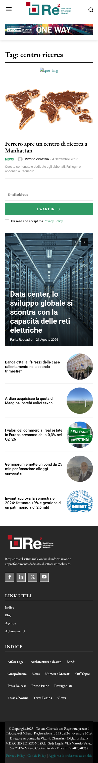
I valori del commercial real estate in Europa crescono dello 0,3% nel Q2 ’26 (33, 435)
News (9, 159)
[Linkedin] (21, 577)
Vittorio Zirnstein (37, 159)
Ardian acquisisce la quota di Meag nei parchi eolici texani (29, 400)
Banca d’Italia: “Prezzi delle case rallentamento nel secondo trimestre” (32, 366)
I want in (46, 209)
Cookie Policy (36, 755)
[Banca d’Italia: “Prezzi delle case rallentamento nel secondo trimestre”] (80, 366)
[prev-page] (75, 242)
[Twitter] (32, 577)
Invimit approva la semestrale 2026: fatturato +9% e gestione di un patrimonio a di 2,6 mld (33, 503)
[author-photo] (21, 159)
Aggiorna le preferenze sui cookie (70, 755)
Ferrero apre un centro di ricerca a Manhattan (46, 147)
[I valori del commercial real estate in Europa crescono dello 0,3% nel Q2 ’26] (80, 435)
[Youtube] (44, 577)
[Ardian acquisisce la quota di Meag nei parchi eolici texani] (80, 401)
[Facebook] (9, 577)
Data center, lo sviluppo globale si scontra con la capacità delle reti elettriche (41, 312)
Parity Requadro (21, 339)
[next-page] (84, 242)
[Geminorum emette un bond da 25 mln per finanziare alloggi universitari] (80, 469)
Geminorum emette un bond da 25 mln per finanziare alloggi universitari (33, 469)
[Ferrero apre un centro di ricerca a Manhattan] (49, 109)
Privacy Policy (53, 221)
